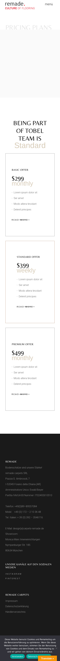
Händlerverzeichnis (15, 611)
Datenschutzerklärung (17, 606)
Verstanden (17, 656)
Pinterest (12, 578)
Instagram (13, 574)
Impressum (11, 600)
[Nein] (56, 648)
